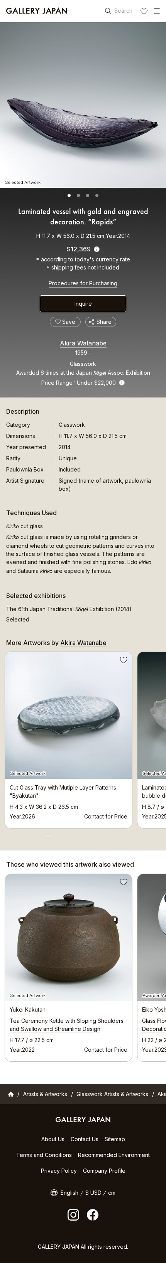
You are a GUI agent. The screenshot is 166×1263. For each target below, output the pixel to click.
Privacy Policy (59, 1170)
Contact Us (84, 1139)
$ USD (93, 1192)
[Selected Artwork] (83, 105)
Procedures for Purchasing (83, 283)
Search (123, 10)
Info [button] (122, 383)
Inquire (83, 303)
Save (122, 661)
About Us (52, 1139)
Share (104, 321)
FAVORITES (145, 12)
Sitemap (115, 1139)
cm (111, 1192)
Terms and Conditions (44, 1155)
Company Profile (104, 1170)
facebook (92, 1215)
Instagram (73, 1215)
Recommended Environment (114, 1155)
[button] (69, 195)
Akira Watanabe (83, 343)
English (69, 1192)
